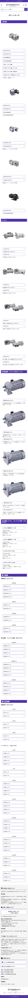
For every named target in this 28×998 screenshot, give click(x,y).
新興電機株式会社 (15, 996)
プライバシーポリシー (21, 992)
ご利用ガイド (5, 992)
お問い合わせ (10, 992)
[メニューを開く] (1, 5)
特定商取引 (15, 992)
